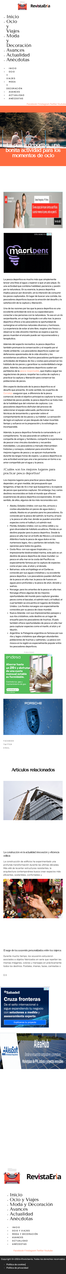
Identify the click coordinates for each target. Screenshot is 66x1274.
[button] (33, 741)
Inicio (12, 16)
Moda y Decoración (31, 1204)
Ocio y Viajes (33, 137)
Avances (15, 50)
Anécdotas (17, 60)
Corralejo (8, 393)
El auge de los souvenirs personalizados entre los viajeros (32, 950)
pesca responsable (29, 371)
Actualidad (18, 55)
